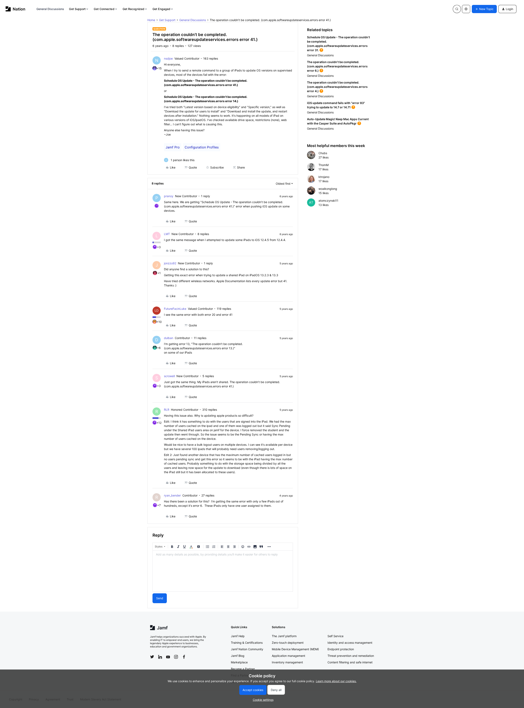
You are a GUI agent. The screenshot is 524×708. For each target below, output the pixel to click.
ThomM (323, 165)
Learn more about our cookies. (336, 681)
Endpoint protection (341, 649)
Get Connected (104, 9)
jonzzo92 (170, 263)
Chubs (322, 153)
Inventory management (287, 662)
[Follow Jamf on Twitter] (152, 656)
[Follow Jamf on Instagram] (176, 657)
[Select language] (466, 9)
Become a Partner (243, 669)
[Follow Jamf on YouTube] (168, 656)
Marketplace (239, 662)
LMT (167, 234)
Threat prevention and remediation (351, 655)
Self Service (335, 636)
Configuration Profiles (202, 147)
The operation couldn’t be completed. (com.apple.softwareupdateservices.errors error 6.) (337, 66)
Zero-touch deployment (288, 642)
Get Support (77, 9)
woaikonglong (327, 188)
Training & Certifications (247, 642)
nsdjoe (168, 58)
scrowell (169, 376)
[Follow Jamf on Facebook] (184, 657)
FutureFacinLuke (175, 308)
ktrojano (323, 177)
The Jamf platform (284, 636)
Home (151, 20)
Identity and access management (350, 642)
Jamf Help (238, 636)
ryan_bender (172, 495)
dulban (168, 338)
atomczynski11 (328, 200)
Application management (288, 655)
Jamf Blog (237, 655)
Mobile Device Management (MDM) (295, 649)
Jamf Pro (173, 147)
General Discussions (50, 9)
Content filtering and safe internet (350, 662)
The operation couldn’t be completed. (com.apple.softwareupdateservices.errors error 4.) (337, 87)
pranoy (168, 196)
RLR (166, 409)
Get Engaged (161, 9)
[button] (484, 9)
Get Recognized (133, 9)
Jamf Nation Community (247, 649)
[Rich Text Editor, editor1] (223, 571)
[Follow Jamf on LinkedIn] (160, 657)
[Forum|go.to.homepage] (15, 8)
